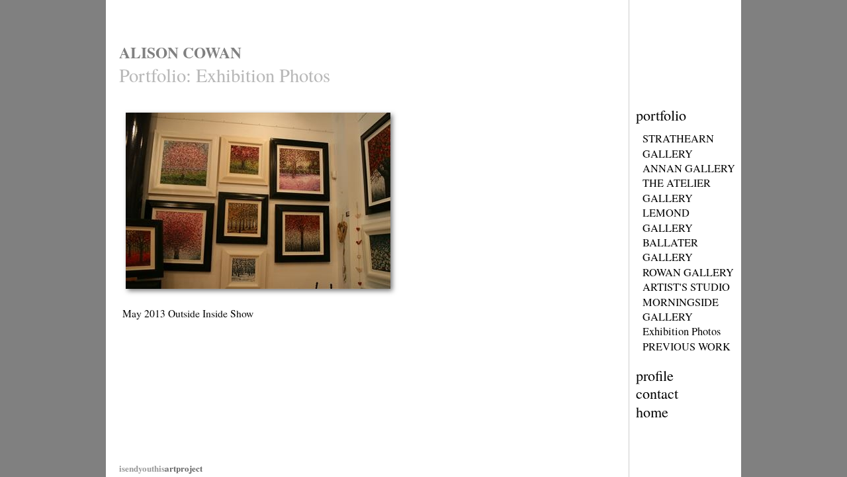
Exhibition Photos (682, 331)
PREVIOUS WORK (687, 346)
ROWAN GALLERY (688, 272)
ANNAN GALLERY (689, 168)
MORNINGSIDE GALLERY (681, 309)
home (652, 411)
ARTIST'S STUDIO (686, 287)
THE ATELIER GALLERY (677, 190)
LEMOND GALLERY (668, 220)
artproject (160, 468)
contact (657, 393)
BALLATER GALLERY (670, 249)
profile (655, 375)
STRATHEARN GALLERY (678, 145)
